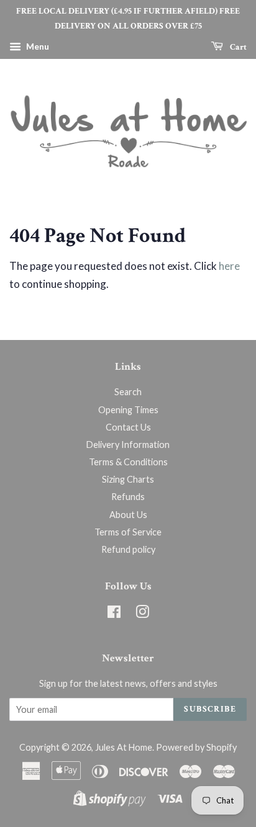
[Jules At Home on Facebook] (114, 614)
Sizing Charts (128, 479)
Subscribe (210, 709)
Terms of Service (128, 532)
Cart (237, 46)
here (229, 265)
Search (128, 392)
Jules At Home (123, 747)
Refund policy (128, 549)
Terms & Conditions (128, 462)
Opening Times (128, 410)
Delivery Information (128, 444)
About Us (128, 514)
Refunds (128, 496)
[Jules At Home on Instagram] (142, 614)
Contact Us (128, 427)
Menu (36, 46)
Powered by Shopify (196, 747)
